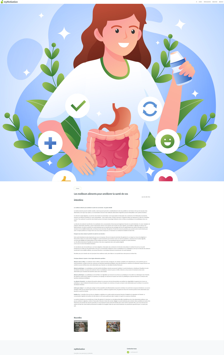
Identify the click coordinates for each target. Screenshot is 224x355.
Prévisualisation (207, 1)
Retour (77, 188)
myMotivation (11, 1)
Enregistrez (214, 1)
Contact (200, 1)
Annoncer (221, 1)
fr (196, 1)
